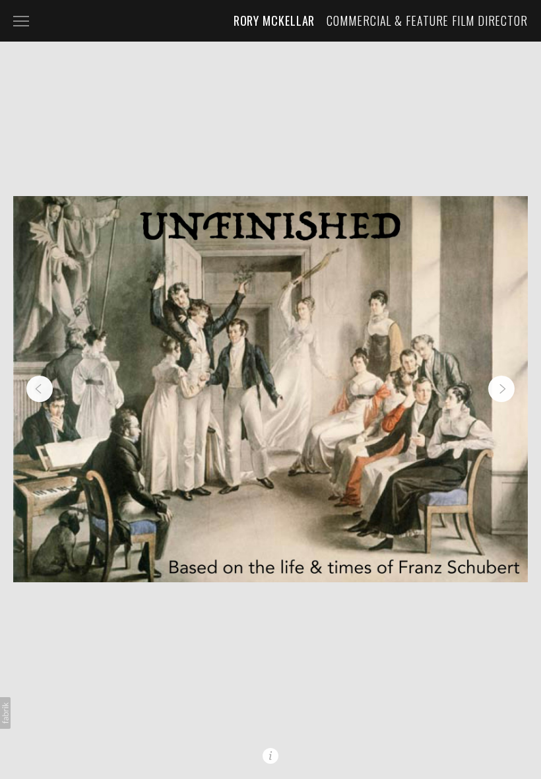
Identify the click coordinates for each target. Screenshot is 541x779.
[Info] (270, 756)
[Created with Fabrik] (5, 713)
